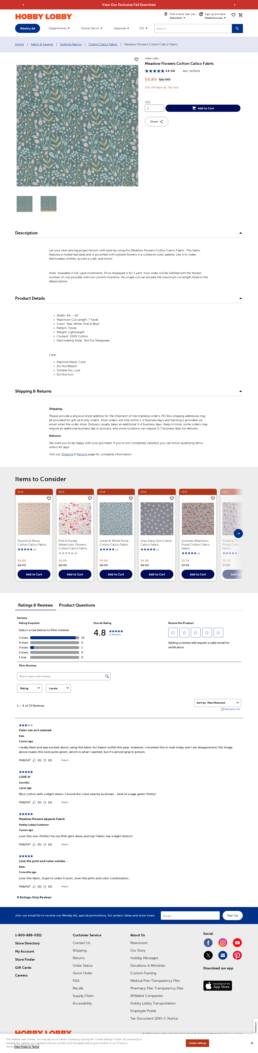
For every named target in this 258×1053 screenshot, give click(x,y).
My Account (24, 951)
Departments (57, 28)
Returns (82, 454)
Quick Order (82, 973)
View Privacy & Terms (27, 1046)
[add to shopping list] (136, 59)
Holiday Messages (144, 958)
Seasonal (120, 28)
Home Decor (90, 28)
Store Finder (25, 959)
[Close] (252, 1043)
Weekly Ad (27, 28)
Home (19, 44)
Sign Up (232, 915)
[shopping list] (233, 15)
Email (167, 916)
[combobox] (193, 28)
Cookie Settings (197, 1043)
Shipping (67, 454)
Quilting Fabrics (71, 44)
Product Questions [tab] (77, 605)
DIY (142, 28)
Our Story (137, 950)
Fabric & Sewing (42, 44)
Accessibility (82, 1003)
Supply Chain (83, 996)
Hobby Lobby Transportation (153, 1003)
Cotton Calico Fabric (103, 44)
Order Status (83, 965)
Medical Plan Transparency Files (155, 981)
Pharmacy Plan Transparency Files (156, 988)
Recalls (78, 988)
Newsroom (139, 943)
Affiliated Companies (146, 996)
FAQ (76, 981)
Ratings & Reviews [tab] (35, 605)
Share (154, 121)
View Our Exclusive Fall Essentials (129, 5)
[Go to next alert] (235, 4)
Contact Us (81, 943)
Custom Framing (143, 973)
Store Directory (27, 943)
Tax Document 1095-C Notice (154, 1018)
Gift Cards (23, 968)
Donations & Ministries (147, 965)
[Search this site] (237, 28)
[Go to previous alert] (23, 4)
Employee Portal (143, 1011)
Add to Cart (206, 108)
